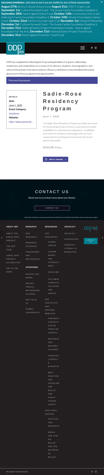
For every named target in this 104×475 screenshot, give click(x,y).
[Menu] (82, 48)
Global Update (52, 243)
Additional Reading (51, 412)
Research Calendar (31, 244)
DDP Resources (51, 235)
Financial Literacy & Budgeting (53, 361)
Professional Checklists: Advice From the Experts (53, 326)
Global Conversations (33, 310)
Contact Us (52, 208)
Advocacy (70, 233)
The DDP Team (10, 248)
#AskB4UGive (71, 239)
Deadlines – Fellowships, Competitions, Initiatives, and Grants (53, 282)
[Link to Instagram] (96, 48)
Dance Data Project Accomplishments (13, 259)
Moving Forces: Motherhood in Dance (33, 289)
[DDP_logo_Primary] (15, 48)
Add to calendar (56, 159)
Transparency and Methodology (33, 255)
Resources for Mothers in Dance (53, 344)
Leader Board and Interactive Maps (53, 259)
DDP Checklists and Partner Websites (51, 306)
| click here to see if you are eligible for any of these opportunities (45, 2)
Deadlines (14, 113)
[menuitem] (82, 48)
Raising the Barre (32, 276)
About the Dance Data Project (12, 237)
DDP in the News (12, 270)
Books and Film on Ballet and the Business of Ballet (53, 444)
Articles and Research (53, 422)
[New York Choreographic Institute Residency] (2, 238)
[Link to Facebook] (92, 48)
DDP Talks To (31, 301)
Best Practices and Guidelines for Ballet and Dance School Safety (53, 388)
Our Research (31, 235)
